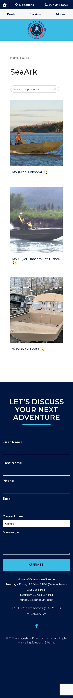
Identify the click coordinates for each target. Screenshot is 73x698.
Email (8, 498)
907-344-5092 (36, 614)
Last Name (12, 463)
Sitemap (50, 642)
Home (14, 57)
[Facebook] (36, 625)
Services (36, 14)
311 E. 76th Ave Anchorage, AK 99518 (36, 608)
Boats (11, 14)
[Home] (4, 4)
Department (14, 516)
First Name (13, 442)
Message (11, 532)
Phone (8, 481)
